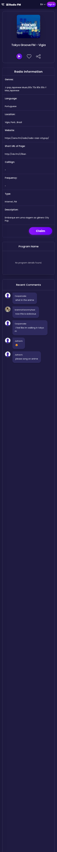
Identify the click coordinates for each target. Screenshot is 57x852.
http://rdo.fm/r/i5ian (15, 154)
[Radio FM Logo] (13, 4)
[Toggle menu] (3, 4)
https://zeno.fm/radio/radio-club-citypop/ (27, 138)
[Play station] (19, 56)
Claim (40, 231)
